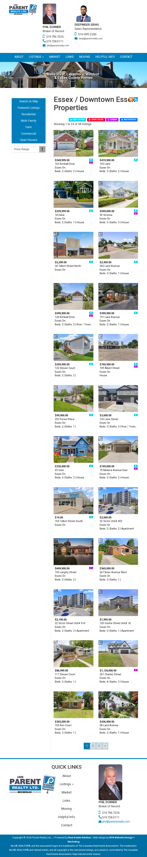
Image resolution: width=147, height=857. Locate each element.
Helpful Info (105, 56)
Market (54, 56)
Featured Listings (29, 107)
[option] (58, 26)
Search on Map (28, 101)
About (19, 56)
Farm (28, 127)
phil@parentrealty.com (58, 45)
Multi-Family (28, 120)
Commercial (28, 133)
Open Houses (28, 140)
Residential (29, 114)
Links (70, 56)
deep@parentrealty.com (91, 38)
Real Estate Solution (79, 837)
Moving (84, 56)
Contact (126, 56)
